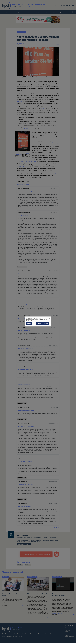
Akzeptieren (46, 323)
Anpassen (29, 323)
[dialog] (38, 321)
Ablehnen (39, 323)
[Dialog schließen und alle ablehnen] (50, 318)
